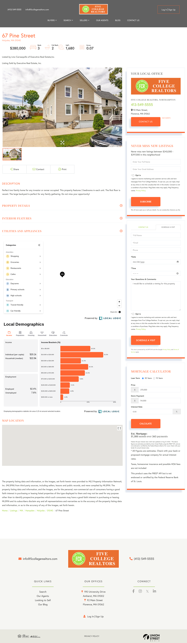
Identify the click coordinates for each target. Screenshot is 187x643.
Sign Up (172, 9)
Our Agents (166, 118)
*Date (133, 257)
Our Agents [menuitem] (102, 20)
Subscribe (145, 201)
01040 (50, 510)
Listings (13, 510)
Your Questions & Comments (143, 279)
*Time (133, 268)
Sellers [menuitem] (83, 20)
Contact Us (146, 121)
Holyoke (41, 510)
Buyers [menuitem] (51, 20)
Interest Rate (136, 407)
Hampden (29, 510)
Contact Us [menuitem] (133, 20)
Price (133, 385)
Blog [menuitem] (117, 20)
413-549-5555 (142, 104)
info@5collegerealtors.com (37, 9)
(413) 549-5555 (14, 9)
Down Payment (137, 396)
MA (21, 510)
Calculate (146, 423)
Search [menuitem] (67, 20)
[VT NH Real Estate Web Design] (156, 637)
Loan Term (135, 378)
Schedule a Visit (168, 227)
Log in (164, 9)
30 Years (148, 378)
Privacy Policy (141, 191)
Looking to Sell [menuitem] (43, 600)
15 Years (159, 378)
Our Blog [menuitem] (43, 604)
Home (5, 510)
